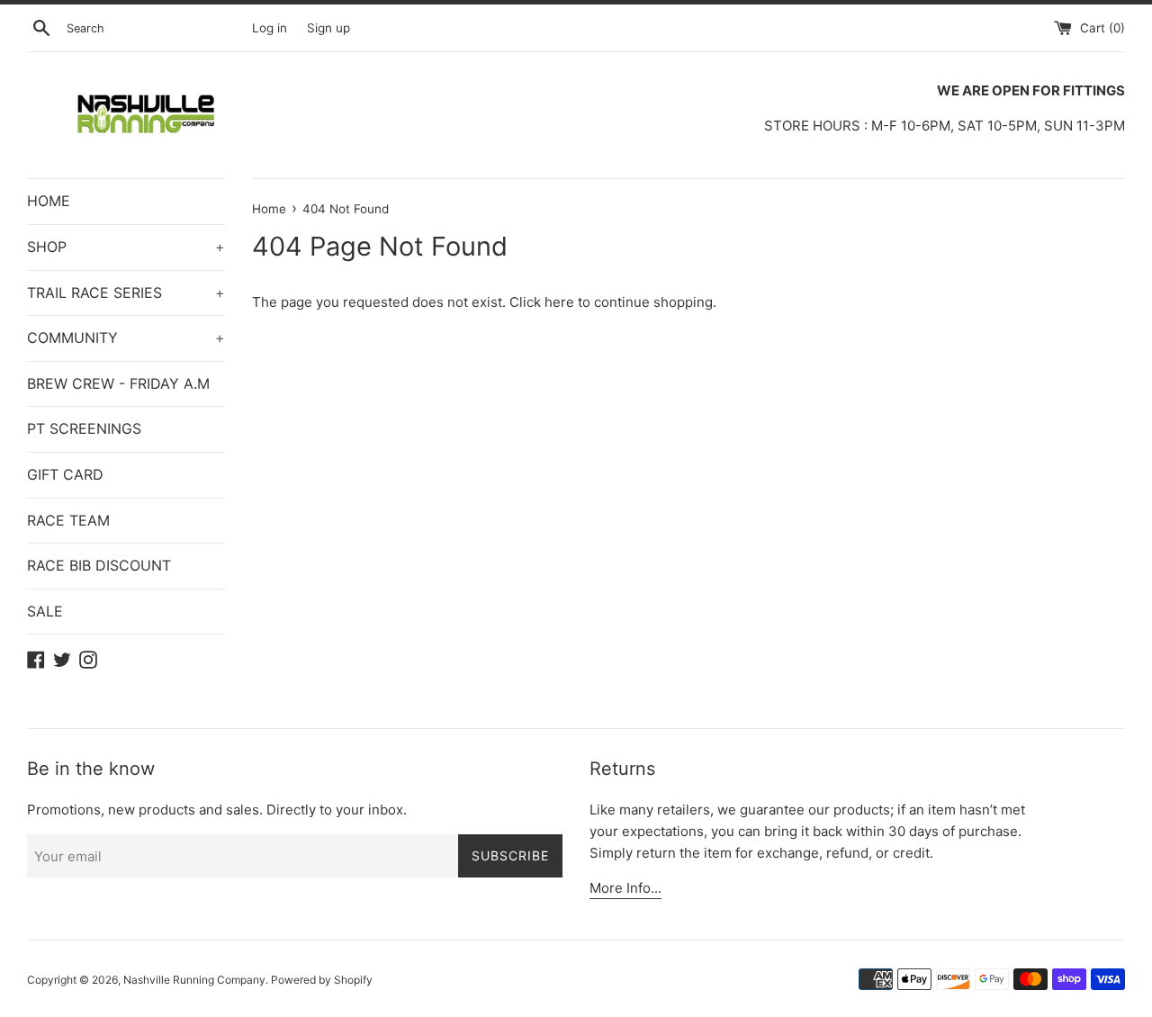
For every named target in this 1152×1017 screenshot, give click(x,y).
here (559, 301)
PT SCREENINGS (84, 428)
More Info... (626, 887)
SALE (45, 611)
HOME (48, 201)
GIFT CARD (65, 474)
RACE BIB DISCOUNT (99, 565)
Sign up (328, 28)
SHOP (126, 247)
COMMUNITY (126, 337)
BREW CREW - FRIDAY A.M (118, 383)
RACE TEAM (68, 520)
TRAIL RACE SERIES (126, 293)
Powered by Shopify (322, 979)
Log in (269, 28)
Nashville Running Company (194, 979)
